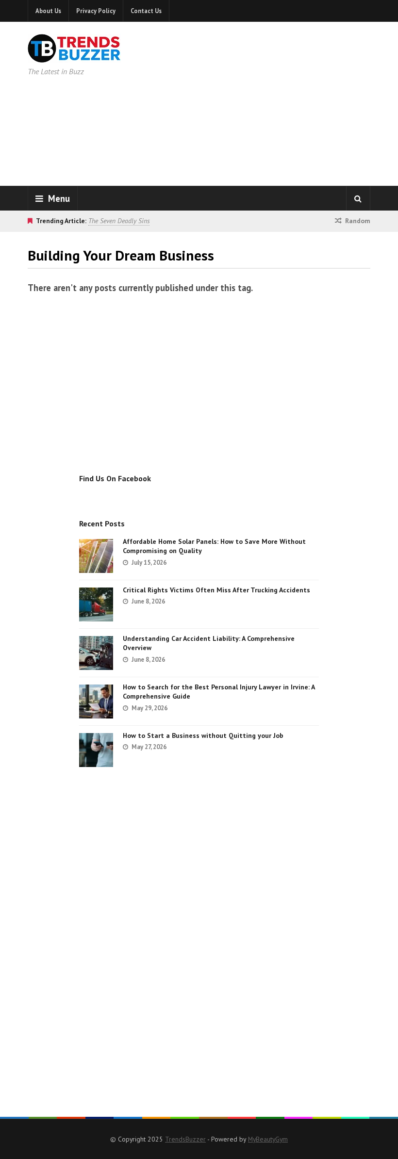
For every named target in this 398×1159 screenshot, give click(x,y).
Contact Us (146, 11)
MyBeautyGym (268, 1139)
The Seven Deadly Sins (118, 220)
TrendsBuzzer (185, 1139)
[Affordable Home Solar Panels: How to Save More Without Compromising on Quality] (96, 556)
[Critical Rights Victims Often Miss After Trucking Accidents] (96, 604)
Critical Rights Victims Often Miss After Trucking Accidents (216, 590)
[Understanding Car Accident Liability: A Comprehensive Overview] (96, 653)
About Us (48, 11)
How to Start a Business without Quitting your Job (203, 735)
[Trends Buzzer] (74, 56)
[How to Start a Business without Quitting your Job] (96, 750)
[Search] (358, 198)
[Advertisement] (281, 102)
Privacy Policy (96, 11)
